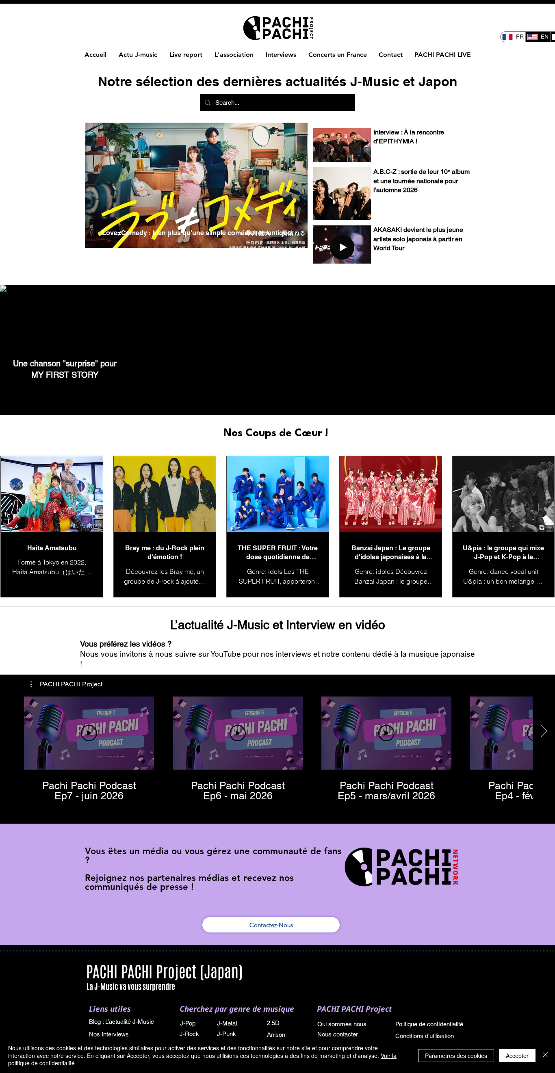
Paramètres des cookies (456, 1055)
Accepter (517, 1055)
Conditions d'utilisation (424, 1035)
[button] (66, 684)
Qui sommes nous (341, 1024)
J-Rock (189, 1033)
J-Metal (227, 1023)
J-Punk (226, 1033)
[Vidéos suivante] (544, 731)
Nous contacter (337, 1034)
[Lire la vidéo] (89, 733)
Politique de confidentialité (429, 1024)
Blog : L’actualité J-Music (121, 1021)
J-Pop (187, 1023)
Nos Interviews (109, 1034)
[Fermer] (545, 1055)
